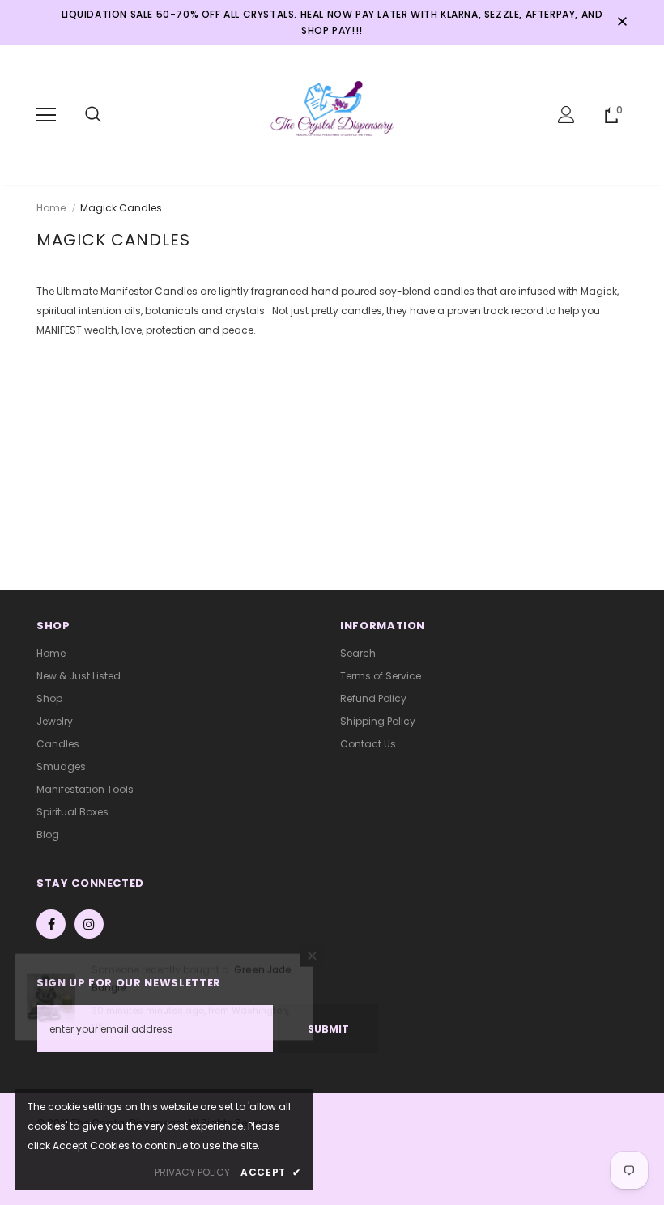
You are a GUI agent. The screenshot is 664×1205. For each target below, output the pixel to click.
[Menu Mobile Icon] (46, 115)
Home (51, 208)
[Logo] (332, 114)
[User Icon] (566, 114)
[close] (622, 23)
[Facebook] (51, 924)
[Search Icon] (93, 115)
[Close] (311, 973)
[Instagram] (89, 924)
